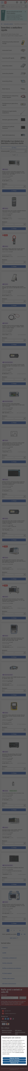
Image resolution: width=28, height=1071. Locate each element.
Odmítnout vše (14, 1062)
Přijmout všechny (14, 1058)
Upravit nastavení (14, 1060)
